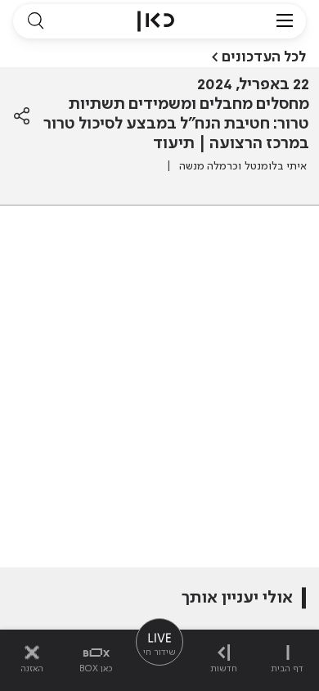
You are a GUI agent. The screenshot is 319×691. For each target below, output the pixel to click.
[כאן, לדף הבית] (155, 21)
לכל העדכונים (264, 57)
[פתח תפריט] (285, 21)
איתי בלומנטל (276, 166)
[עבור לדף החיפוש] (35, 21)
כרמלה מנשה (208, 166)
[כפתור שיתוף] (22, 116)
